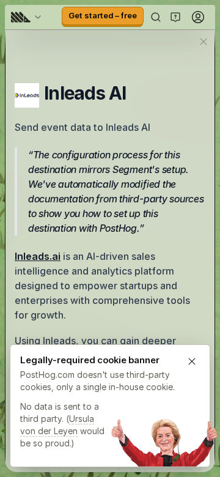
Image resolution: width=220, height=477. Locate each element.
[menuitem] (28, 17)
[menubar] (28, 17)
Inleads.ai (38, 256)
